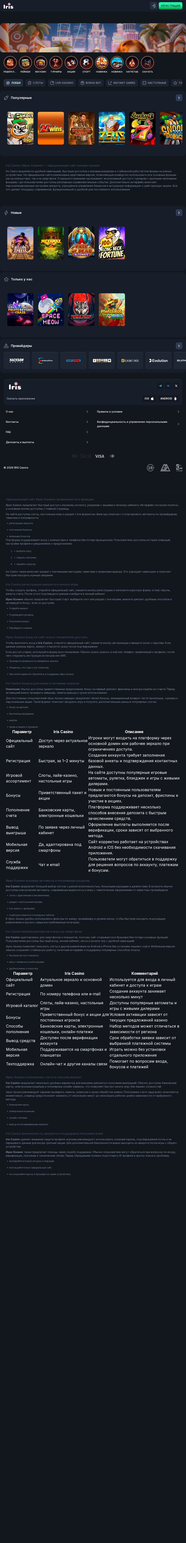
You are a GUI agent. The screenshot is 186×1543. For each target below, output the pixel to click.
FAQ (8, 431)
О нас (9, 411)
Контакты (12, 421)
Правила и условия (109, 411)
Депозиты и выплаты (20, 442)
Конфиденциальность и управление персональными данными (132, 424)
